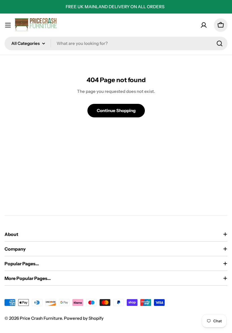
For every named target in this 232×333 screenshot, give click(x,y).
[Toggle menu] (8, 25)
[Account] (203, 25)
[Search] (219, 43)
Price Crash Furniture (41, 318)
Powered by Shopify (84, 318)
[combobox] (116, 43)
